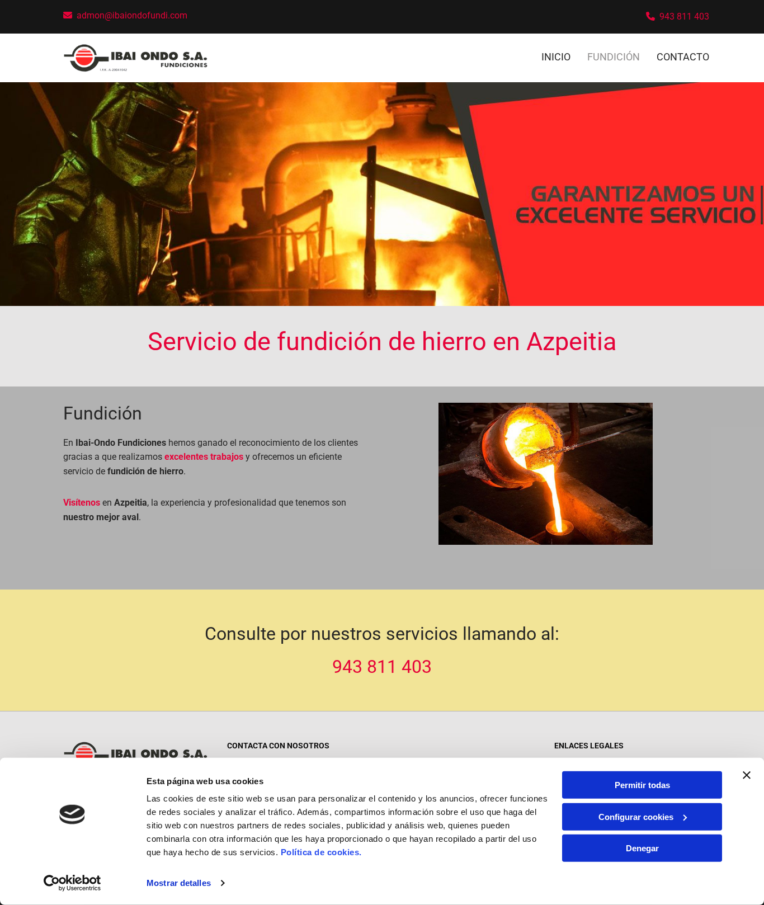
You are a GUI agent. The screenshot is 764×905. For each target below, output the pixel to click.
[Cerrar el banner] (747, 775)
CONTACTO (683, 57)
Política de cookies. (321, 852)
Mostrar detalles (179, 883)
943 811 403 (684, 16)
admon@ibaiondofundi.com (132, 15)
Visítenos (81, 502)
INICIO (555, 57)
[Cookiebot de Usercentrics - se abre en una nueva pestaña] (72, 883)
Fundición (613, 57)
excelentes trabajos (203, 456)
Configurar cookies (635, 816)
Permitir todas (642, 785)
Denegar (642, 848)
